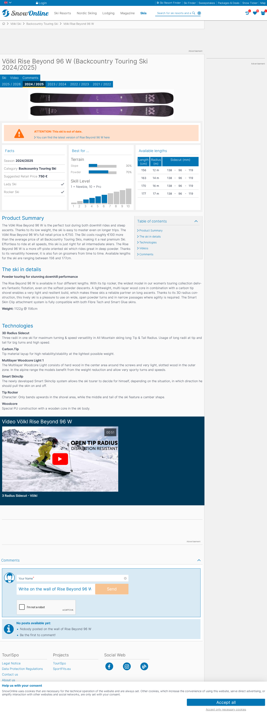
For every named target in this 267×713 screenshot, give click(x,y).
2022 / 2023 (79, 84)
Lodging (108, 13)
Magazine (127, 13)
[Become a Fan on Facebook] (109, 666)
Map (263, 2)
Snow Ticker (250, 2)
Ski (4, 78)
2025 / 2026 (11, 84)
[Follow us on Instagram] (127, 666)
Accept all (226, 702)
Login (43, 3)
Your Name (26, 578)
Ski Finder (190, 2)
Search (193, 13)
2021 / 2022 (102, 84)
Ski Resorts (62, 13)
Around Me (199, 13)
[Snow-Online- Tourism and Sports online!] (5, 23)
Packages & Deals (228, 2)
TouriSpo (59, 663)
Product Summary (151, 230)
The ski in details (150, 236)
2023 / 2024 (56, 84)
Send (112, 589)
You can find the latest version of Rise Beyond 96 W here (73, 137)
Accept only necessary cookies (226, 709)
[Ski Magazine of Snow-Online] (144, 666)
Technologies (148, 242)
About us (8, 680)
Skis (143, 13)
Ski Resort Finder (170, 2)
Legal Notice (11, 663)
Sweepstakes (207, 2)
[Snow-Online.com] (25, 13)
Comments (30, 78)
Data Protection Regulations (22, 669)
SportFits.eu (62, 669)
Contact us (10, 674)
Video (14, 78)
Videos (143, 248)
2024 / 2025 (34, 84)
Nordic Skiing (87, 13)
